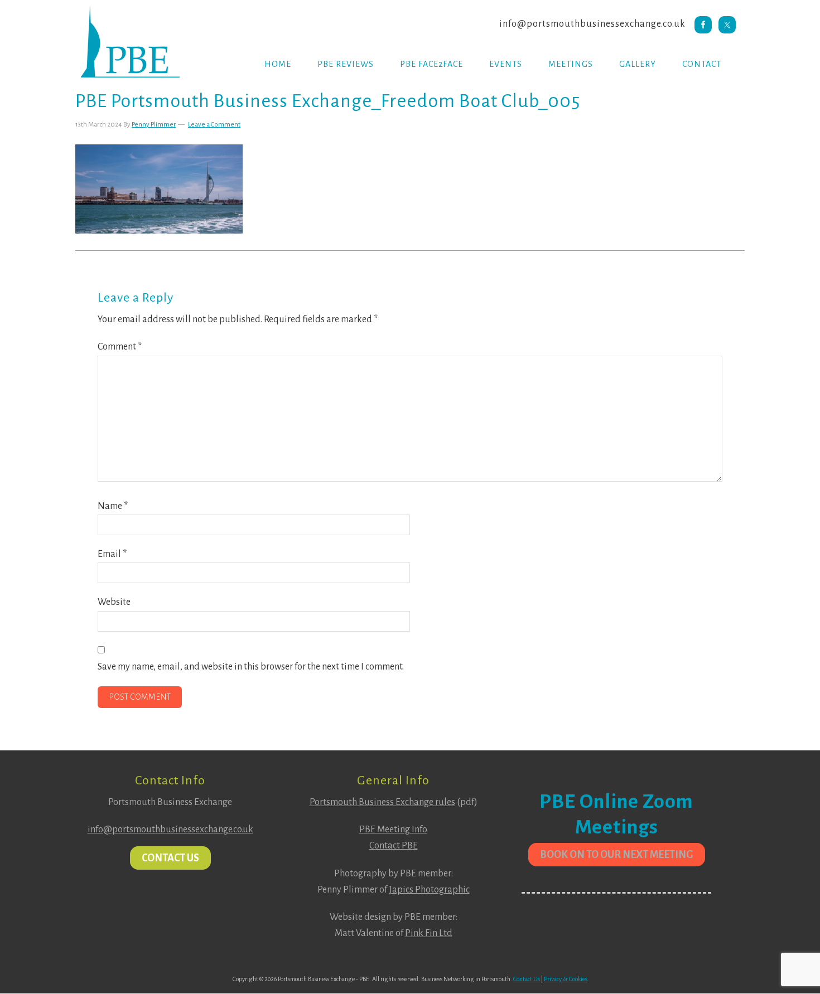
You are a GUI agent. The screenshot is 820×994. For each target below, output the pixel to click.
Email (112, 554)
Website (114, 602)
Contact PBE (393, 846)
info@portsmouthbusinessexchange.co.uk (592, 24)
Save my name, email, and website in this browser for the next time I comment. (251, 667)
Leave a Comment (214, 124)
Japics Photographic (429, 890)
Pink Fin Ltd (428, 933)
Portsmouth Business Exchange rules (382, 802)
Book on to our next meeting (616, 854)
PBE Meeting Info (393, 830)
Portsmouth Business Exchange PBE (136, 41)
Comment (120, 347)
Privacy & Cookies (565, 979)
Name (113, 506)
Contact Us (170, 858)
